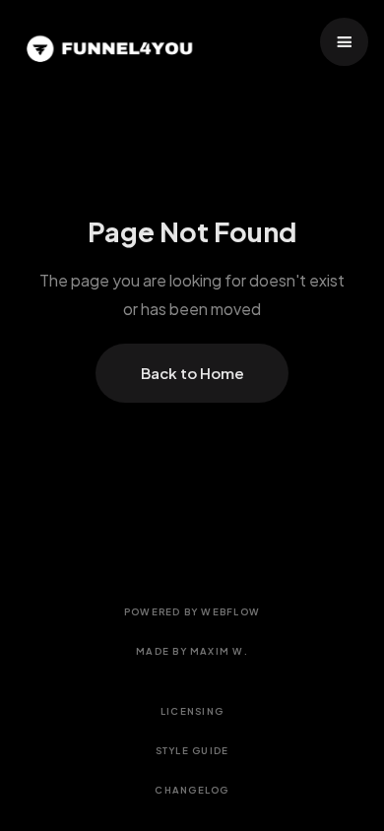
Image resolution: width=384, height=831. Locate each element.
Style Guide (192, 750)
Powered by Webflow (192, 611)
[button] (344, 42)
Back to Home (192, 372)
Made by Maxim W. (192, 651)
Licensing (192, 711)
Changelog (191, 790)
